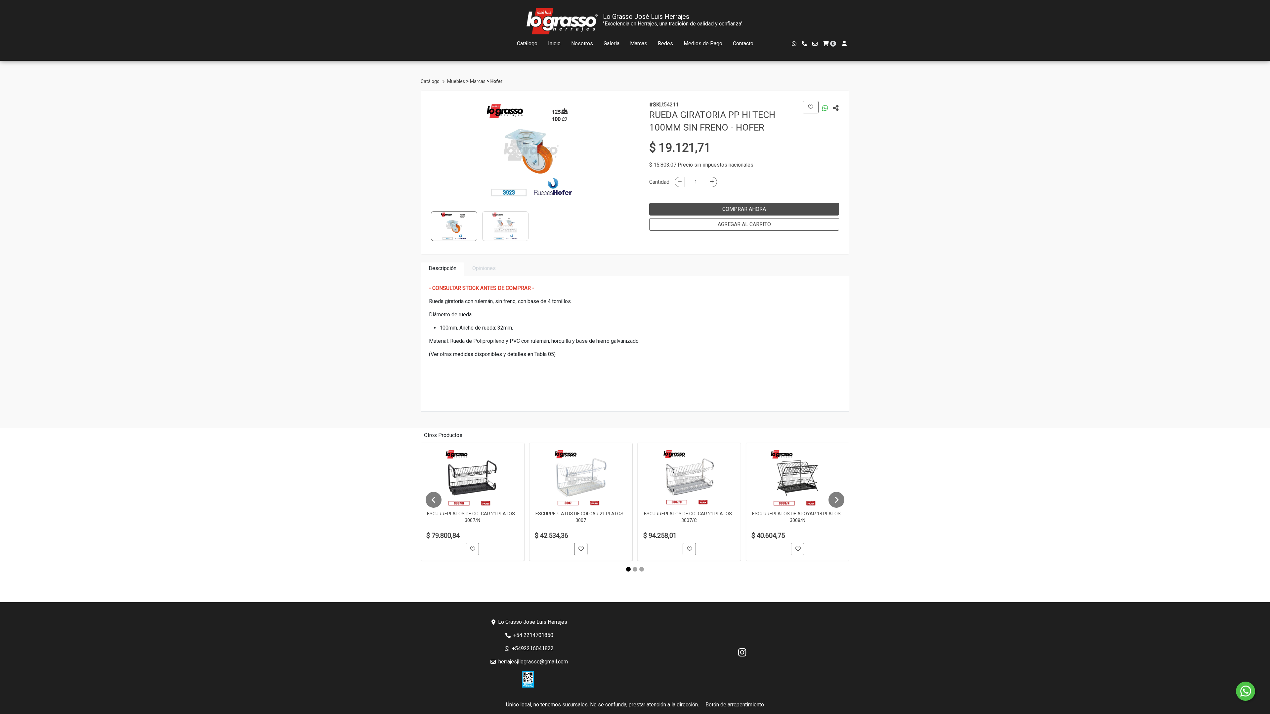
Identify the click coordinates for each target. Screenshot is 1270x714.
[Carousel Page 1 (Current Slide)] (628, 569)
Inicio (554, 43)
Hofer (496, 81)
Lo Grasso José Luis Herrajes (646, 16)
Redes (665, 43)
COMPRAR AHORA (744, 209)
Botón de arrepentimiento (734, 704)
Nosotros (582, 43)
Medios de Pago (703, 43)
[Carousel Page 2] (635, 569)
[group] (531, 150)
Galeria (611, 43)
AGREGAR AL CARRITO (744, 224)
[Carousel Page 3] (641, 569)
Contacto (743, 43)
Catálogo (527, 43)
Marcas (638, 43)
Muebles (456, 81)
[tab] (442, 269)
